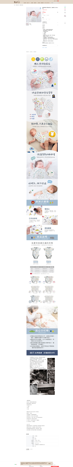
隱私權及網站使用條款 (31, 466)
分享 (43, 47)
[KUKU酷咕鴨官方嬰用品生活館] (18, 2)
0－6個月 (47, 15)
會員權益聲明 (41, 466)
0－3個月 (44, 15)
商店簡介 (30, 465)
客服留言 (41, 465)
